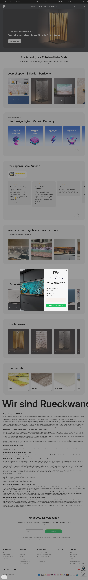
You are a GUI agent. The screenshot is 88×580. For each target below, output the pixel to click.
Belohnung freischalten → (56, 305)
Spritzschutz (52, 293)
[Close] (66, 270)
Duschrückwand (53, 290)
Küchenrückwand (53, 288)
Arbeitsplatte (52, 295)
